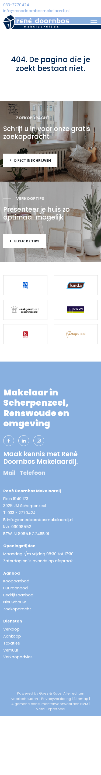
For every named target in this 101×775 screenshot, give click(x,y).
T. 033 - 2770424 (19, 512)
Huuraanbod (15, 588)
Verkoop (11, 629)
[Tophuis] (76, 334)
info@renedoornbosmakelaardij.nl (36, 10)
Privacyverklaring (56, 698)
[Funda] (76, 285)
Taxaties (11, 643)
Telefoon (33, 473)
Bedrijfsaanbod (18, 595)
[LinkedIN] (23, 440)
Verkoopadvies (18, 657)
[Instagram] (38, 440)
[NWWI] (76, 310)
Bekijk (26, 241)
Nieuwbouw (14, 602)
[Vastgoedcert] (25, 310)
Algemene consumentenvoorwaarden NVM (49, 704)
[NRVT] (25, 334)
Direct (32, 160)
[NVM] (25, 285)
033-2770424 (16, 5)
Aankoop (12, 636)
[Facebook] (8, 440)
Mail (9, 473)
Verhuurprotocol (50, 709)
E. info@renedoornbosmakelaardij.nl (38, 519)
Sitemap (81, 698)
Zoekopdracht (17, 609)
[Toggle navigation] (93, 20)
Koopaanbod (16, 581)
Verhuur (10, 650)
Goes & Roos (50, 693)
